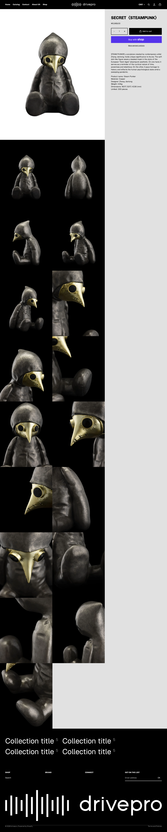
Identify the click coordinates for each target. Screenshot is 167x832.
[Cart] (160, 4)
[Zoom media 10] (26, 434)
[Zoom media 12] (26, 499)
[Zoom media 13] (78, 499)
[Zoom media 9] (78, 369)
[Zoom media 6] (26, 303)
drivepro (14, 826)
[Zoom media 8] (26, 369)
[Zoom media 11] (78, 434)
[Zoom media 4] (26, 238)
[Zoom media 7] (78, 303)
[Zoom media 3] (78, 172)
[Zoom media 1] (52, 74)
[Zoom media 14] (26, 565)
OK (159, 778)
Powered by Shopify (25, 826)
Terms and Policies (155, 826)
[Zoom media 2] (26, 172)
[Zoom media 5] (78, 238)
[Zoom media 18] (26, 696)
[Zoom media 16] (26, 630)
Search (8, 778)
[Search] (149, 4)
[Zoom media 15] (78, 565)
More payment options (136, 45)
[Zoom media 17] (78, 630)
